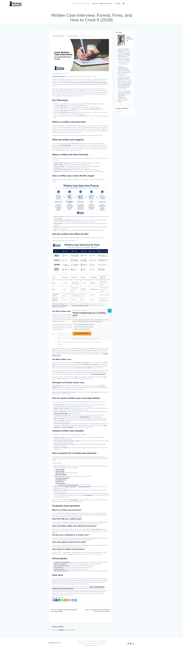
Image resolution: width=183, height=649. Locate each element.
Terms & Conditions (92, 641)
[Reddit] (67, 600)
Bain (75, 500)
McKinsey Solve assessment (59, 305)
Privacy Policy (101, 641)
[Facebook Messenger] (75, 600)
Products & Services (106, 3)
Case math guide (58, 567)
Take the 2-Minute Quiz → (81, 333)
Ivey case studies (59, 471)
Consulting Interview (71, 36)
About (79, 641)
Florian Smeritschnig (58, 36)
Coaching (95, 3)
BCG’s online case (66, 145)
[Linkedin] (59, 600)
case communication (67, 427)
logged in (61, 630)
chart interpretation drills (60, 413)
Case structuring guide (60, 564)
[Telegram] (73, 600)
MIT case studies (59, 473)
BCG (72, 500)
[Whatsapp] (62, 600)
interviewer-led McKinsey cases (80, 305)
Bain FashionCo (59, 481)
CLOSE (109, 310)
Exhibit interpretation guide (61, 565)
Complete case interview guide (62, 562)
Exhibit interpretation (70, 486)
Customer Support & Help (91, 646)
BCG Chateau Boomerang (62, 478)
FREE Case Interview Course (81, 3)
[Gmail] (70, 600)
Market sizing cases (59, 569)
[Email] (64, 600)
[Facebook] (53, 600)
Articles (117, 3)
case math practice (85, 417)
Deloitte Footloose (60, 483)
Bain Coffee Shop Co (60, 480)
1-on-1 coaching (87, 495)
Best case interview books (61, 571)
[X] (56, 600)
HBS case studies (60, 469)
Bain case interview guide (98, 374)
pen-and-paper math (84, 486)
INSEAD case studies (60, 474)
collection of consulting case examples (68, 485)
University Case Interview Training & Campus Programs (91, 643)
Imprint (84, 641)
